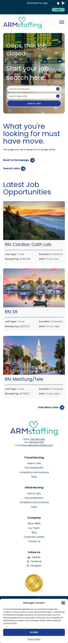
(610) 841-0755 (36, 442)
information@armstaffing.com (37, 445)
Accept (34, 632)
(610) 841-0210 (37, 439)
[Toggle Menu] (61, 22)
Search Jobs (34, 103)
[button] (63, 602)
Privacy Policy (34, 639)
